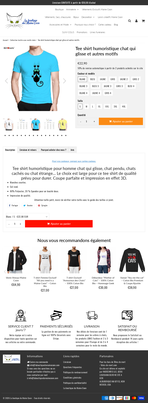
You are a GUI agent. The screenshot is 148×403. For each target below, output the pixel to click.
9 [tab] (37, 135)
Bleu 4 (131, 86)
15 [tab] (61, 135)
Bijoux (76, 17)
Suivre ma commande (39, 361)
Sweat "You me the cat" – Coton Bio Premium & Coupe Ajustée (132, 280)
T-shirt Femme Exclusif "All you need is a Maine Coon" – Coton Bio (45, 281)
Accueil (5, 40)
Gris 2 (136, 79)
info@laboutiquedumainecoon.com (45, 365)
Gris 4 (108, 93)
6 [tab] (25, 135)
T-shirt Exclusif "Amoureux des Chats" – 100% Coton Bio (74, 280)
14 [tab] (57, 135)
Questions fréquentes (72, 367)
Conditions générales (72, 377)
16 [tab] (65, 135)
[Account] (136, 21)
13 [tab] (53, 135)
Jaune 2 (124, 79)
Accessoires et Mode (59, 24)
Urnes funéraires (97, 32)
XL (99, 106)
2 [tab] (9, 135)
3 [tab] (13, 135)
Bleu (92, 79)
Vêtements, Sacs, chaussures (58, 17)
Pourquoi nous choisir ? (85, 24)
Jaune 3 (107, 86)
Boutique (59, 9)
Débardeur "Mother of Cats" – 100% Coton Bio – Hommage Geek (103, 280)
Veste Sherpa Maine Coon (16, 279)
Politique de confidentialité (74, 382)
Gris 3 (119, 86)
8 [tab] (33, 135)
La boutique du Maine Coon (74, 388)
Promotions (82, 32)
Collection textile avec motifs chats (23, 40)
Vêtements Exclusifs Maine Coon (97, 9)
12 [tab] (49, 135)
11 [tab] (45, 135)
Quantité (82, 115)
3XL (115, 106)
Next (64, 80)
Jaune (103, 79)
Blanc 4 (83, 93)
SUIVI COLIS (68, 32)
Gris (113, 79)
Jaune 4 (96, 93)
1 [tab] (5, 135)
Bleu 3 (95, 86)
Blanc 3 (83, 86)
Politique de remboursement (75, 372)
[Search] (129, 21)
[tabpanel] (35, 124)
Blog (116, 24)
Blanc (82, 79)
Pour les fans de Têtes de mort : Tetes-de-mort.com (112, 363)
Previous (6, 80)
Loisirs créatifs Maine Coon (110, 17)
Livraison (67, 361)
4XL (124, 106)
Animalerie (71, 9)
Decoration (87, 17)
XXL (107, 106)
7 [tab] (29, 135)
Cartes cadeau (104, 24)
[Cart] (143, 21)
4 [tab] (17, 135)
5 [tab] (21, 135)
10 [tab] (41, 135)
